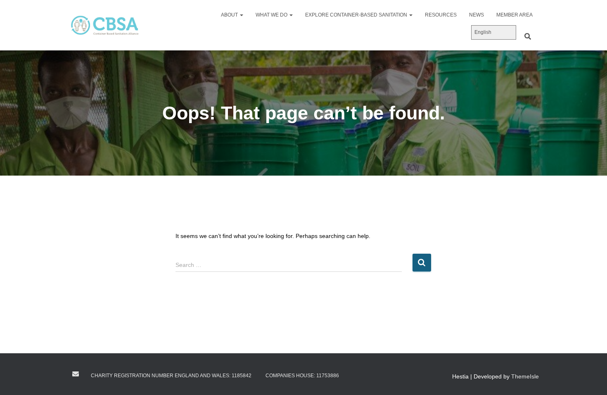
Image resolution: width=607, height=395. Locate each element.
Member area (514, 15)
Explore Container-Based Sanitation (356, 15)
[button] (241, 15)
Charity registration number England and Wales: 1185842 (171, 375)
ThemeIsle (525, 376)
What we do (272, 15)
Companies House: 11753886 (302, 375)
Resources (441, 15)
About (230, 15)
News (476, 15)
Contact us (75, 373)
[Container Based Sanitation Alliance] (104, 25)
